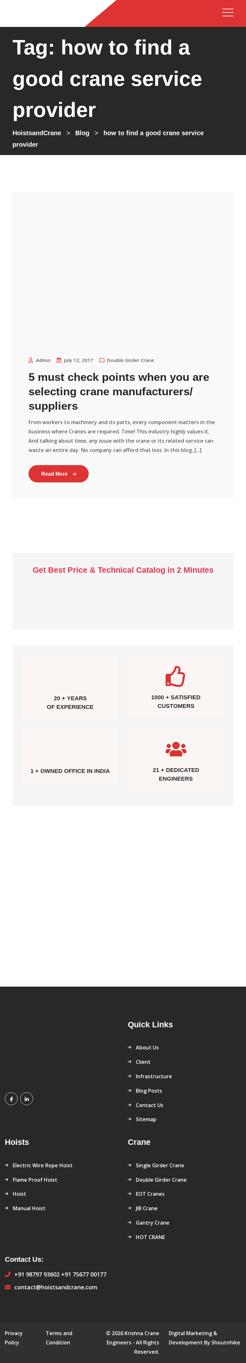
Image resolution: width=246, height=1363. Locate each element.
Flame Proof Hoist (35, 1179)
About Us (147, 1047)
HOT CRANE (150, 1237)
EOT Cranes (150, 1193)
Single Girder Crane (160, 1165)
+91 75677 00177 (83, 1274)
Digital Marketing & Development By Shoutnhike (204, 1338)
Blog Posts (149, 1090)
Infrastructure (154, 1076)
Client (143, 1061)
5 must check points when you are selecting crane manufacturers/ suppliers (119, 391)
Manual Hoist (29, 1208)
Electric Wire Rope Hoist (43, 1165)
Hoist (19, 1193)
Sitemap (146, 1119)
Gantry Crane (152, 1222)
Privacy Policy (14, 1338)
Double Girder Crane (161, 1179)
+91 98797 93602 (37, 1274)
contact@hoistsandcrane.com (55, 1287)
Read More (54, 474)
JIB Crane (147, 1208)
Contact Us (149, 1105)
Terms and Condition (59, 1338)
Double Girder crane (130, 360)
